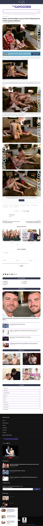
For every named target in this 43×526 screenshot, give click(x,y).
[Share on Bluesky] (27, 211)
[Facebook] (18, 2)
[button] (4, 237)
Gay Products (22, 402)
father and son (23, 205)
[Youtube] (22, 2)
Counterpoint (22, 388)
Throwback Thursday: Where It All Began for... (11, 516)
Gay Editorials (22, 390)
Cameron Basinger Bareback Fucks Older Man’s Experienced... (11, 510)
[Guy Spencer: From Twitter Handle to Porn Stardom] (5, 339)
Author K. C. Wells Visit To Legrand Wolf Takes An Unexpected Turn (23, 330)
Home (3, 14)
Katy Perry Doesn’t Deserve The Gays (17, 324)
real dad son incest (34, 205)
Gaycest (28, 205)
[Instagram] (21, 2)
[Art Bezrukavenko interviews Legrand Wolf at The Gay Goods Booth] (5, 345)
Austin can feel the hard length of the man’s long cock (13, 59)
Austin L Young (5, 205)
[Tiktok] (24, 2)
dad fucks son (16, 205)
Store (19, 1)
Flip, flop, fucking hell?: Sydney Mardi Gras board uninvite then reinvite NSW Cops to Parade (21, 319)
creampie (11, 205)
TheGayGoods (33, 524)
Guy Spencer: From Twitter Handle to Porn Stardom (20, 337)
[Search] (40, 11)
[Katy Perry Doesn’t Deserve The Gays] (5, 326)
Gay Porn (3, 420)
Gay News (22, 397)
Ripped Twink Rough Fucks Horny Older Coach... (11, 522)
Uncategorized (22, 409)
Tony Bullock (8, 22)
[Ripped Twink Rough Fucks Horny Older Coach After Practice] (3, 522)
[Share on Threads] (26, 211)
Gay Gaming (22, 395)
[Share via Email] (28, 211)
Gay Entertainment (22, 392)
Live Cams (23, 1)
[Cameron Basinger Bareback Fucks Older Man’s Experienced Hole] (3, 510)
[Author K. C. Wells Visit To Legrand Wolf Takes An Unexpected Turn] (5, 332)
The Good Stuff (9, 14)
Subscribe (22, 200)
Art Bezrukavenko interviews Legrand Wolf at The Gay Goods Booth (23, 343)
